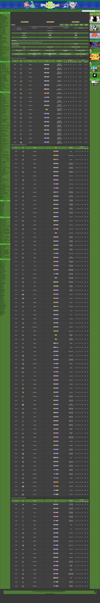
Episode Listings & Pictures (4, 62)
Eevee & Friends (2, 255)
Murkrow (34, 273)
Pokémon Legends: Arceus (4, 106)
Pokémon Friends (2, 98)
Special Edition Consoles (4, 192)
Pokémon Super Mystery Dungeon (4, 131)
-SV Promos (2, 291)
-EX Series (1, 288)
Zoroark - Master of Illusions (4, 230)
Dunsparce (30, 109)
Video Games (5, 92)
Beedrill (34, 159)
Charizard (35, 151)
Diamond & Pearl (2, 150)
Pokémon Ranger (2, 171)
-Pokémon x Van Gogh (3, 51)
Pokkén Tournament (3, 134)
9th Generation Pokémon (4, 58)
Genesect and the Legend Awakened (4, 234)
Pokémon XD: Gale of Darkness (5, 167)
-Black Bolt (1, 301)
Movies (5, 217)
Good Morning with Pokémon (4, 84)
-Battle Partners (2, 304)
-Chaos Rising (2, 269)
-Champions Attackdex (3, 34)
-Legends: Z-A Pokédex (3, 25)
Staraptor (34, 384)
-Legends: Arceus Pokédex (4, 23)
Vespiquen (35, 392)
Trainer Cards (2, 262)
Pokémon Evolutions (3, 79)
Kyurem (34, 494)
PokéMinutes (2, 83)
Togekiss (34, 404)
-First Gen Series (2, 289)
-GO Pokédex (2, 24)
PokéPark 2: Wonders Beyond (4, 143)
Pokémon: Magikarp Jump (4, 118)
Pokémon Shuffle (2, 129)
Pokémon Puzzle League (4, 183)
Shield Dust (71, 191)
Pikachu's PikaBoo (3, 247)
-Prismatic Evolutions (3, 275)
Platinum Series (2, 211)
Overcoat (71, 470)
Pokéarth (44, 10)
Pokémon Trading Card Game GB (5, 187)
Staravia (34, 380)
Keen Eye (59, 63)
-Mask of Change (2, 308)
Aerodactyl (35, 212)
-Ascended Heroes (3, 270)
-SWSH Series (2, 284)
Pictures (93, 51)
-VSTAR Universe (2, 311)
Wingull (30, 113)
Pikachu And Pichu (3, 246)
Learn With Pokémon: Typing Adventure (4, 147)
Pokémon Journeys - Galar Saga (5, 71)
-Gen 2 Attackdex (2, 28)
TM (71, 24)
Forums (10, 10)
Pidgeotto (30, 68)
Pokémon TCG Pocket (3, 103)
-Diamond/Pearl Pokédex (4, 18)
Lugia (35, 294)
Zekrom (34, 490)
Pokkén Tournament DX (3, 120)
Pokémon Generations (3, 78)
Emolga (34, 457)
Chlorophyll (71, 359)
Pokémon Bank (2, 125)
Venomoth (35, 192)
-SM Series (1, 285)
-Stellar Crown (2, 277)
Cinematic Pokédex (3, 40)
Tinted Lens (58, 102)
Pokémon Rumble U (3, 140)
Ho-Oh (35, 298)
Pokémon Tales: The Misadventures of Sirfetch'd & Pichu (4, 88)
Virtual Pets (2, 194)
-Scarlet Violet (2, 283)
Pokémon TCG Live (3, 113)
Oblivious (71, 338)
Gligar (35, 282)
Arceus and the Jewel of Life (4, 229)
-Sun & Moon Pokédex (3, 20)
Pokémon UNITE (2, 101)
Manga (5, 200)
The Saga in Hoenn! (3, 67)
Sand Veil (71, 282)
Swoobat (34, 433)
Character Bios (2, 64)
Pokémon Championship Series (5, 47)
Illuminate (71, 334)
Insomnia (59, 100)
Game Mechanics (2, 189)
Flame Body (58, 93)
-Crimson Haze (2, 309)
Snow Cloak (58, 85)
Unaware (71, 428)
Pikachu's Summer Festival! (4, 249)
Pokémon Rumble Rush (3, 119)
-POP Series (2, 294)
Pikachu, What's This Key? (4, 256)
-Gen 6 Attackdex (2, 31)
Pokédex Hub (22, 10)
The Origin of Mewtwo (3, 219)
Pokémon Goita (2, 197)
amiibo (1, 195)
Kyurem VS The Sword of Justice (5, 232)
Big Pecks (58, 65)
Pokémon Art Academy (3, 127)
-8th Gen (1, 44)
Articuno (30, 85)
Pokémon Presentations (3, 52)
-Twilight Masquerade (3, 278)
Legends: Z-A (2, 96)
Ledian (35, 249)
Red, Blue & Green (3, 182)
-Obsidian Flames (2, 282)
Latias (35, 367)
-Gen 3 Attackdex (2, 29)
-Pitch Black (2, 268)
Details (62, 24)
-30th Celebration (2, 267)
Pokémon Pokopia (3, 97)
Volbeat (34, 335)
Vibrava (34, 343)
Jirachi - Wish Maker (3, 224)
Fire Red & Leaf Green (3, 165)
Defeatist (71, 441)
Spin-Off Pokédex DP (3, 38)
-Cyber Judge (2, 310)
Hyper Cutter (71, 281)
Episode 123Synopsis (92, 49)
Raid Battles (2, 264)
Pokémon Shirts (2, 54)
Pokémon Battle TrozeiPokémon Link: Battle (5, 126)
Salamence (35, 363)
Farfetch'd (35, 196)
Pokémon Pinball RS (3, 170)
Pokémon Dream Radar (3, 139)
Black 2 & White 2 (3, 138)
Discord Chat (2, 56)
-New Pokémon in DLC (3, 59)
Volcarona (35, 482)
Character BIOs (2, 203)
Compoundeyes (71, 155)
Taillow (35, 310)
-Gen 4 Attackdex (2, 30)
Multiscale (58, 97)
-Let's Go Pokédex (3, 21)
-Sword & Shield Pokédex (4, 22)
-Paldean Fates (2, 280)
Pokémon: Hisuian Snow (4, 80)
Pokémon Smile (2, 110)
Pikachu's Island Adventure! (4, 251)
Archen (34, 441)
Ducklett (30, 138)
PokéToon (1, 81)
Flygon (35, 347)
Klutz (71, 429)
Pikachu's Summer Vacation (4, 245)
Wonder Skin (71, 436)
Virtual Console (2, 191)
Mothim (34, 388)
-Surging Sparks (2, 276)
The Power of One (3, 220)
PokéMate (1, 175)
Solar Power (71, 360)
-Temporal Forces (2, 279)
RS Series (1, 208)
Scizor (35, 286)
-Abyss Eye (2, 296)
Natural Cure (71, 351)
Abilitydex (1, 36)
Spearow (30, 76)
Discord (17, 10)
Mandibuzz (35, 586)
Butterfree (35, 155)
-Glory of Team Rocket (3, 302)
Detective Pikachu (3, 133)
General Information (3, 201)
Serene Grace (59, 108)
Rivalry (58, 126)
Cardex (1, 39)
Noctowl (30, 105)
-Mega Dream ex (2, 298)
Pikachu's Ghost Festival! (4, 250)
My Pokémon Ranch (3, 162)
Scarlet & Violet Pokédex (29, 10)
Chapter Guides (2, 204)
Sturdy (71, 290)
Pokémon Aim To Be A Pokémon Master (5, 72)
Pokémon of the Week (3, 42)
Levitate (71, 343)
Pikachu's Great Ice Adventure (4, 252)
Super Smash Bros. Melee (4, 180)
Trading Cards (5, 259)
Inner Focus (59, 96)
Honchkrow (35, 396)
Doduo (35, 200)
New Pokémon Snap (3, 112)
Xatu (35, 265)
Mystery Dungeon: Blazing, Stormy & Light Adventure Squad (5, 155)
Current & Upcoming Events (4, 57)
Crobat (35, 253)
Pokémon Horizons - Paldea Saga (5, 73)
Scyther (34, 208)
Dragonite (30, 97)
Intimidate (71, 363)
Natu (35, 261)
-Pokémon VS (2, 312)
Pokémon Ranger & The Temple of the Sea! (5, 227)
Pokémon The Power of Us (4, 239)
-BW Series (2, 286)
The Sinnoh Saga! (2, 68)
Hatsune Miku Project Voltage (4, 49)
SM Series (1, 215)
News (1, 14)
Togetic (34, 257)
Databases (5, 12)
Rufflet (35, 461)
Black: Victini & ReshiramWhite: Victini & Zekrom (5, 231)
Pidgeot (30, 72)
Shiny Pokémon (2, 76)
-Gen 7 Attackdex (2, 32)
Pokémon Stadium (3, 186)
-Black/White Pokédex (3, 19)
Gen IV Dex (19, 29)
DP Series (1, 210)
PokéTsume (2, 90)
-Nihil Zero (1, 297)
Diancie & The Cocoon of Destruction (4, 235)
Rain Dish (58, 114)
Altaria (35, 355)
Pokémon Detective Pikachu (4, 242)
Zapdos (30, 89)
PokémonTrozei (2, 172)
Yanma (35, 269)
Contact (13, 10)
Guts (71, 310)
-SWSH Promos (2, 292)
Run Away (59, 109)
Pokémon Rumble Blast (3, 144)
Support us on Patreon (50, 593)
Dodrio (35, 204)
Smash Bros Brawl (3, 163)
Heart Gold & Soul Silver (3, 151)
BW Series (1, 212)
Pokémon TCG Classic (3, 265)
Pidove (35, 416)
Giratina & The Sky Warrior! (4, 228)
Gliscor (34, 412)
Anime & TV (5, 61)
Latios (35, 371)
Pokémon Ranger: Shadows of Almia (4, 160)
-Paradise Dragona (3, 306)
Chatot (30, 121)
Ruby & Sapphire (2, 164)
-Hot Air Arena (2, 303)
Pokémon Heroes (2, 223)
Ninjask (34, 331)
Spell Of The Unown (3, 221)
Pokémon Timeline (3, 46)
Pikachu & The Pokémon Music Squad (5, 257)
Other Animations (2, 85)
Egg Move (76, 24)
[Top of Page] (95, 592)
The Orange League (3, 65)
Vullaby (34, 469)
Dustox (34, 306)
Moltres (30, 93)
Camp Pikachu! (2, 248)
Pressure (59, 84)
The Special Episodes (3, 75)
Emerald (1, 166)
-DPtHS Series (2, 287)
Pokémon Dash (2, 168)
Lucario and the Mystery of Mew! (5, 225)
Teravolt (71, 490)
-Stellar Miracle (2, 307)
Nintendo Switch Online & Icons (5, 196)
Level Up (66, 24)
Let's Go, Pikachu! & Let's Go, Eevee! (4, 117)
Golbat (35, 188)
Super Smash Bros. (3, 188)
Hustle (71, 257)
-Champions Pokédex (3, 26)
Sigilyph (34, 437)
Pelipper (30, 117)
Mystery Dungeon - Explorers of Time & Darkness (5, 161)
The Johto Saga (2, 66)
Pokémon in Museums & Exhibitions (4, 50)
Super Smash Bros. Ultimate (4, 122)
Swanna (30, 142)
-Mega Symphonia (3, 300)
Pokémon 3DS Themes (3, 193)
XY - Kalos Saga (2, 70)
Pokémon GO (2, 99)
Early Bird (71, 200)
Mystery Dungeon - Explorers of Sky (5, 158)
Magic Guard (71, 437)
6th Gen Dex (81, 25)
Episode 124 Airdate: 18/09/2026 (93, 61)
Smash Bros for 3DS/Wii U (4, 135)
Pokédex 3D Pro (2, 145)
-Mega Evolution (2, 272)
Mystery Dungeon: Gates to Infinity (4, 142)
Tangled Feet (59, 64)
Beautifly (34, 302)
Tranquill (34, 420)
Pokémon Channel (3, 169)
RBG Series (2, 206)
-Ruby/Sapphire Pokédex (4, 17)
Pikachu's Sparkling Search (4, 253)
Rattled (58, 110)
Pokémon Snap (2, 184)
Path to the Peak (2, 82)
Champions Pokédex (38, 10)
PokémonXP (2, 48)
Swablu (34, 351)
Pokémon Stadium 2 (3, 178)
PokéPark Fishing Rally (3, 174)
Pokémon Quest (2, 121)
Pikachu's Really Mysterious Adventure (4, 254)
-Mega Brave (2, 299)
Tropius (34, 359)
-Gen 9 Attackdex (2, 33)
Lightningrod (58, 89)
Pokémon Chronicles (3, 74)
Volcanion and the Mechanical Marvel (4, 238)
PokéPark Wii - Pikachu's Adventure (4, 156)
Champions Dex (50, 30)
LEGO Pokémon (2, 53)
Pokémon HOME (2, 107)
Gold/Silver (1, 177)
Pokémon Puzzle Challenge (4, 179)
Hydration (58, 139)
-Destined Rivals (2, 274)
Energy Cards (2, 263)
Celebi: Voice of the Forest (4, 222)
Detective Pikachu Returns (4, 102)
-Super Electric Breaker (3, 305)
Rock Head (71, 212)
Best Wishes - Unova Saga (4, 69)
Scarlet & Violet (2, 95)
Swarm (71, 159)
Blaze (71, 151)
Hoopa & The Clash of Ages (4, 236)
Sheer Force (71, 462)
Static (71, 457)
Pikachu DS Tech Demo (3, 173)
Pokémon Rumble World (3, 130)
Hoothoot (30, 101)
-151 (0, 281)
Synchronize (71, 261)
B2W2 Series (2, 213)
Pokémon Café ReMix (3, 111)
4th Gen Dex (86, 25)
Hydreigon (35, 478)
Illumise (34, 339)
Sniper (58, 77)
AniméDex (1, 63)
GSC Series (2, 207)
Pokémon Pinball (2, 185)
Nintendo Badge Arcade (3, 136)
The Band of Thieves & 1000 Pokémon (4, 128)
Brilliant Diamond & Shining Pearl (5, 105)
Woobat (34, 429)
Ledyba (34, 245)
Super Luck (59, 134)
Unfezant (30, 134)
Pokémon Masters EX (3, 100)
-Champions (2, 43)
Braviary (34, 465)
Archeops (34, 445)
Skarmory (35, 290)
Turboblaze (71, 486)
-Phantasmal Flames (3, 271)
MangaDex (1, 202)
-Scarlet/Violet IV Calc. (3, 41)
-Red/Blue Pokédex (3, 16)
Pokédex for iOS (2, 148)
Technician (71, 286)
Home (7, 10)
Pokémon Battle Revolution (4, 157)
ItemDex (1, 35)
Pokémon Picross (2, 132)
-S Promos (1, 314)
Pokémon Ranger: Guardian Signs (4, 153)
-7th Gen (1, 45)
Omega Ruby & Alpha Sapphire (5, 124)
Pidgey (30, 64)
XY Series (1, 214)
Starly (35, 549)
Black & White (2, 137)
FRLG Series (2, 209)
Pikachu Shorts (5, 244)
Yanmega (34, 408)
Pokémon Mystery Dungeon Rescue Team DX (4, 109)
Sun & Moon (2, 115)
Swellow (34, 314)
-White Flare (2, 273)
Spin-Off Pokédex (2, 37)
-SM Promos (2, 293)
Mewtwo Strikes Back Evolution (5, 240)
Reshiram (34, 486)
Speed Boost (71, 269)
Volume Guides (2, 205)
